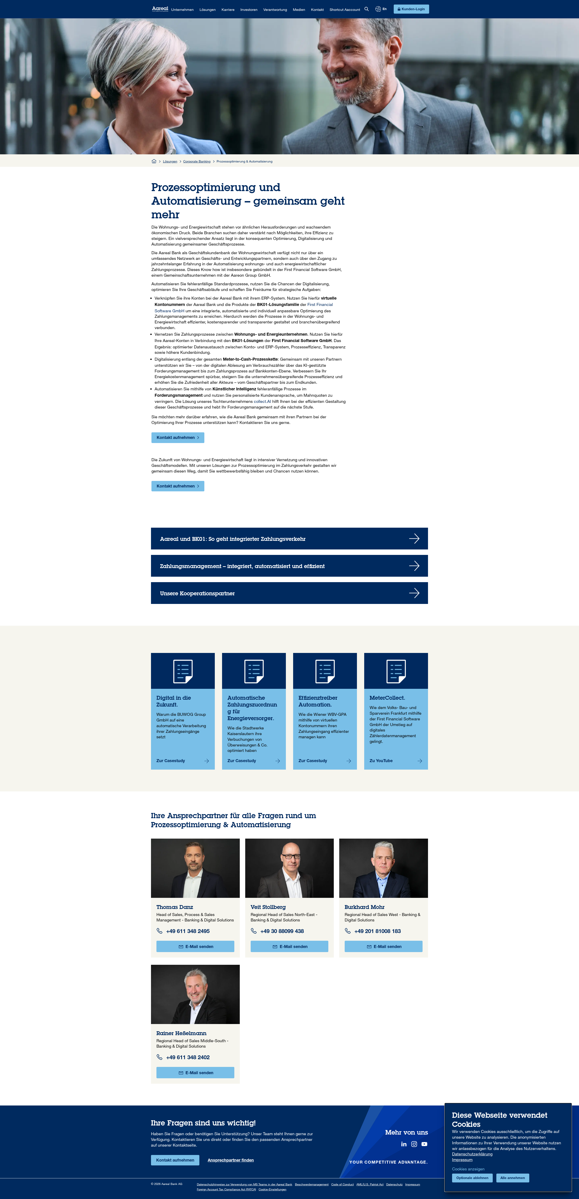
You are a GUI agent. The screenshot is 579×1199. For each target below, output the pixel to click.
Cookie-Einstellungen (272, 1189)
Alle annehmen (512, 1178)
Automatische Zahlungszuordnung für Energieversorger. (254, 711)
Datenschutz (394, 1184)
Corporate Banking (196, 161)
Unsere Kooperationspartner (289, 593)
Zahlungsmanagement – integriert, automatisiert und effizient (289, 566)
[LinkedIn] (404, 1144)
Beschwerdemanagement (312, 1184)
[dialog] (508, 1147)
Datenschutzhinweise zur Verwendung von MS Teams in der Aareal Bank (244, 1184)
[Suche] (366, 9)
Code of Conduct (342, 1184)
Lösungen (170, 161)
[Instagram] (414, 1144)
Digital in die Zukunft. (183, 711)
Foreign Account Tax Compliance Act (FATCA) (226, 1189)
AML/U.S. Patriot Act (370, 1184)
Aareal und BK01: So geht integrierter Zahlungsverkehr (289, 538)
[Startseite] (154, 161)
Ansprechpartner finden (231, 1161)
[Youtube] (424, 1144)
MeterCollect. (396, 711)
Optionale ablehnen (472, 1178)
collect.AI (262, 401)
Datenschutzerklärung (472, 1153)
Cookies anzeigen (468, 1168)
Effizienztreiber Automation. (325, 711)
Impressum (412, 1184)
